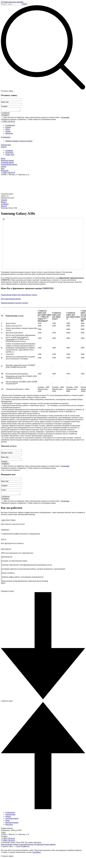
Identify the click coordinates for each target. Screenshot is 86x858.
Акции (8, 131)
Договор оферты (49, 844)
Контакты (9, 133)
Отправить (5, 115)
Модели (4, 206)
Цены (7, 129)
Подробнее (36, 852)
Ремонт (8, 127)
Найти (25, 4)
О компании (10, 125)
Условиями (65, 117)
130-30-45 (8, 121)
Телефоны (5, 204)
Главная (4, 200)
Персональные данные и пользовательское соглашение (22, 844)
